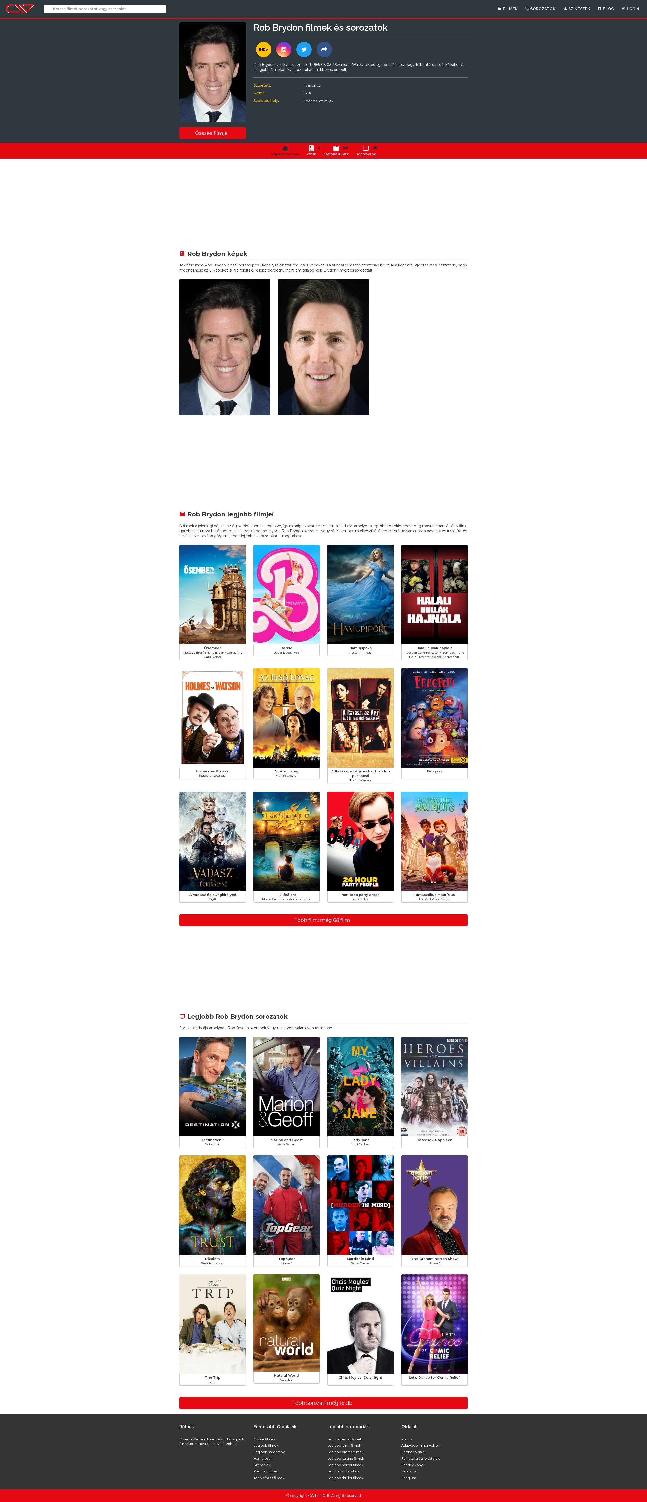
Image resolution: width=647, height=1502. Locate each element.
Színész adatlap (285, 154)
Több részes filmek (268, 1478)
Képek (313, 150)
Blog (608, 9)
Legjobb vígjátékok (343, 1471)
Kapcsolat (409, 1471)
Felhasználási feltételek (420, 1458)
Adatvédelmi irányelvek (420, 1445)
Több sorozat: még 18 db (322, 1403)
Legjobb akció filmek (344, 1439)
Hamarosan (262, 1458)
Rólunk (407, 1439)
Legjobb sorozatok (269, 1452)
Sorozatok (542, 9)
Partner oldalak (414, 1452)
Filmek (510, 9)
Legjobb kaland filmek (345, 1458)
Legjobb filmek (266, 1445)
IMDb (263, 49)
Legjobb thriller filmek (345, 1478)
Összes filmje (211, 133)
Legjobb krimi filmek (344, 1445)
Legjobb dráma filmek (345, 1452)
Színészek (578, 9)
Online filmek (264, 1439)
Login (632, 9)
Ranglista (408, 1478)
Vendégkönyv (412, 1465)
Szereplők (261, 1465)
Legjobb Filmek (336, 150)
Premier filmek (265, 1471)
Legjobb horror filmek (345, 1465)
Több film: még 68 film (322, 920)
